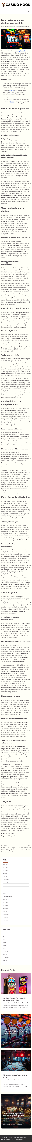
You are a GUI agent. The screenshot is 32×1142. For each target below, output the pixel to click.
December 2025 (7, 888)
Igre (4, 939)
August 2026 (6, 864)
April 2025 (5, 911)
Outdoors (11, 833)
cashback (14, 1123)
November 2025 (7, 890)
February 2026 (7, 882)
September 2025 (7, 896)
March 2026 (6, 879)
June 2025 (5, 905)
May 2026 (5, 873)
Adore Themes (18, 1139)
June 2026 (5, 870)
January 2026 (6, 885)
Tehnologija (6, 957)
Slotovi (5, 954)
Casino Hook (17, 1137)
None (4, 948)
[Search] (28, 12)
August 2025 (6, 899)
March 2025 (6, 914)
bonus (12, 102)
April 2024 (5, 920)
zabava (5, 960)
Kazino (4, 945)
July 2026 (5, 867)
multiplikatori (20, 51)
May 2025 (5, 908)
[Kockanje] (5, 934)
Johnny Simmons (23, 26)
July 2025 (5, 902)
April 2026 (5, 876)
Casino (4, 936)
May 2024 (5, 917)
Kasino (4, 942)
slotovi (11, 91)
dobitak (9, 836)
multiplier (15, 836)
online (20, 836)
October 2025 (6, 893)
